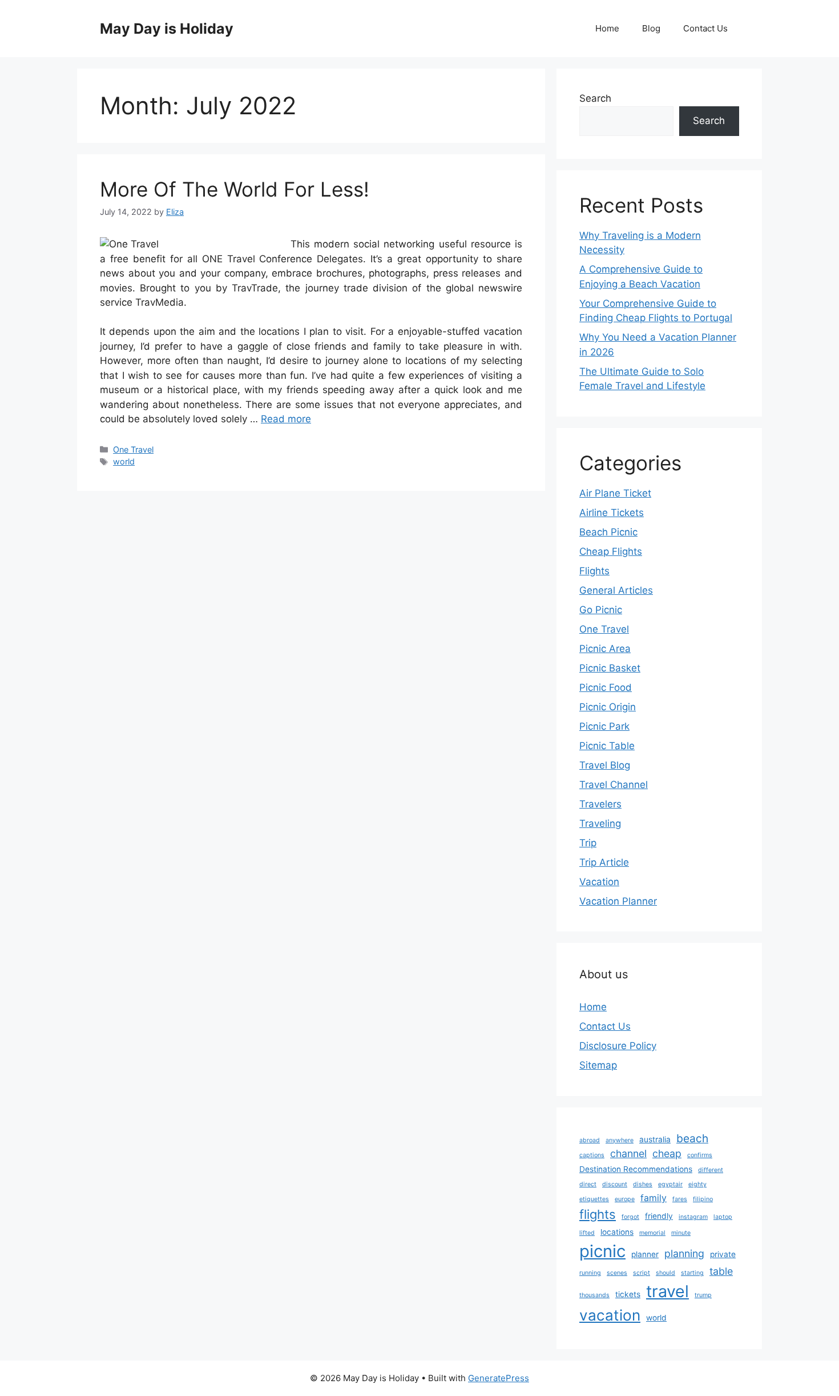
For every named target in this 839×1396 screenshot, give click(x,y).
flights (597, 1214)
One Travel (133, 449)
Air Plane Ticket (615, 493)
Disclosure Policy (617, 1045)
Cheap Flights (610, 551)
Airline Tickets (611, 512)
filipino (703, 1199)
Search (595, 98)
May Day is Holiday (166, 28)
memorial (652, 1233)
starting (692, 1273)
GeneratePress (498, 1378)
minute (681, 1233)
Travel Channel (613, 784)
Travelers (600, 804)
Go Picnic (600, 609)
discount (614, 1184)
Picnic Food (605, 687)
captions (591, 1155)
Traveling (600, 823)
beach (692, 1138)
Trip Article (604, 862)
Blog (651, 28)
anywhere (620, 1140)
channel (628, 1153)
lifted (587, 1233)
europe (625, 1199)
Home (607, 28)
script (641, 1273)
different (710, 1170)
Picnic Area (605, 648)
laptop (722, 1217)
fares (679, 1199)
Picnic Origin (607, 707)
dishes (642, 1184)
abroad (589, 1140)
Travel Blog (604, 765)
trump (703, 1295)
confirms (699, 1155)
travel (667, 1291)
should (665, 1273)
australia (655, 1139)
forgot (630, 1217)
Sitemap (598, 1065)
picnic (602, 1251)
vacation (609, 1315)
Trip (587, 843)
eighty (697, 1184)
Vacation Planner (618, 901)
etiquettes (594, 1199)
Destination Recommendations (635, 1169)
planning (684, 1253)
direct (587, 1184)
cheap (666, 1153)
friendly (659, 1216)
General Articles (616, 590)
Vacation (599, 881)
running (590, 1273)
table (721, 1271)
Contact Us (705, 28)
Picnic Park (604, 726)
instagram (693, 1217)
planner (645, 1254)
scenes (617, 1273)
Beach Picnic (608, 532)
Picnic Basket (609, 668)
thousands (594, 1295)
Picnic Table (607, 745)
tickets (627, 1294)
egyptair (670, 1184)
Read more (286, 419)
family (653, 1198)
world (124, 461)
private (723, 1254)
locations (617, 1232)
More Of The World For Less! (234, 189)
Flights (594, 571)
